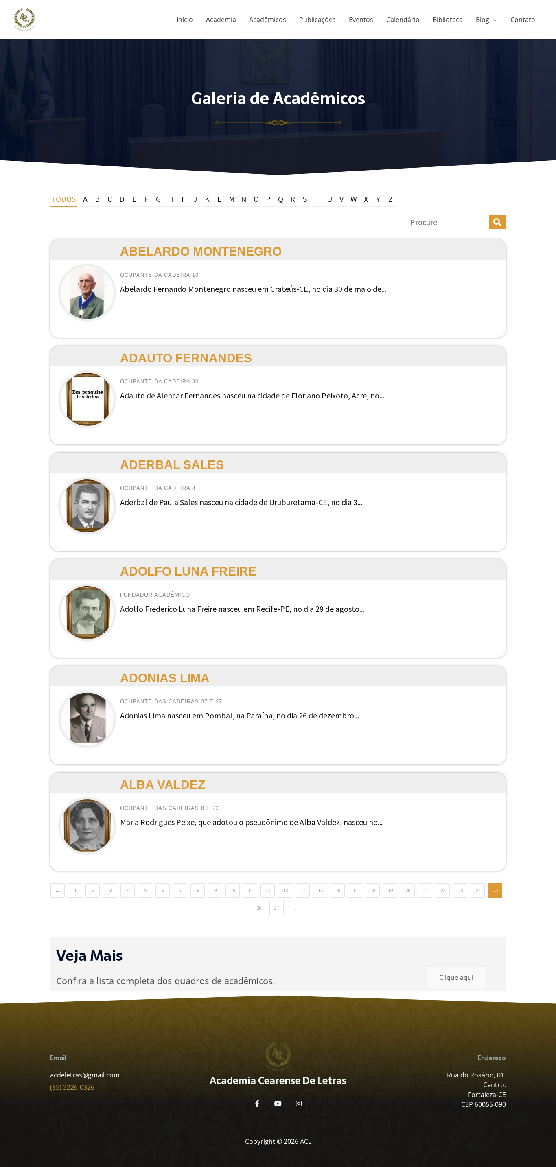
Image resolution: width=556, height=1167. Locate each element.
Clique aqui (456, 977)
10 (232, 890)
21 (425, 890)
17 (355, 890)
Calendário (403, 19)
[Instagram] (298, 1103)
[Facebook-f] (257, 1103)
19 (390, 890)
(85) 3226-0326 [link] (72, 1087)
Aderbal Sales (172, 464)
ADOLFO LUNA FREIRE (188, 571)
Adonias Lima (165, 678)
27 (276, 907)
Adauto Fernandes (186, 358)
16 (337, 890)
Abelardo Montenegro (201, 251)
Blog (482, 19)
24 (477, 890)
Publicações (317, 19)
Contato (522, 19)
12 (267, 890)
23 (460, 890)
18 (372, 890)
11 (250, 890)
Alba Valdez (162, 784)
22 (442, 890)
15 (320, 890)
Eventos (361, 19)
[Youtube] (278, 1103)
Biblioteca (448, 19)
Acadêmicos (267, 19)
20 (407, 890)
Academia (221, 19)
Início (185, 19)
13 (285, 890)
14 (302, 890)
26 (258, 907)
